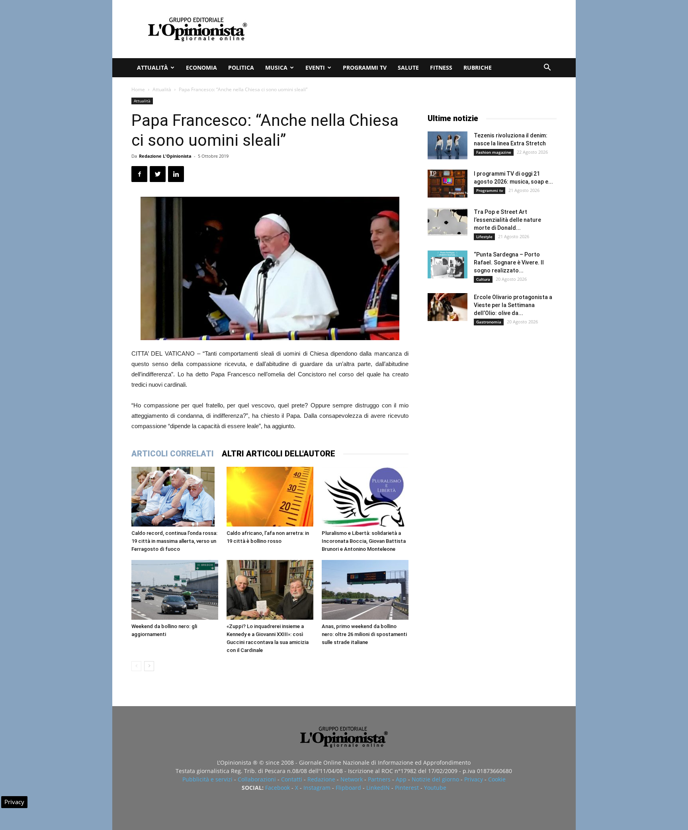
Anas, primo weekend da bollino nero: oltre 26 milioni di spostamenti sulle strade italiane (364, 634)
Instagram (316, 787)
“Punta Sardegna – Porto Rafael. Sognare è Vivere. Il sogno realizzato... (509, 262)
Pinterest (407, 787)
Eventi (315, 67)
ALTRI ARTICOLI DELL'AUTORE (278, 453)
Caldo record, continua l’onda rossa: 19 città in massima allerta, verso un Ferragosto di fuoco (174, 541)
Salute (408, 67)
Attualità (152, 67)
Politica (241, 67)
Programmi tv (365, 67)
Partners (379, 779)
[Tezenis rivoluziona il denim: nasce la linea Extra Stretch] (447, 145)
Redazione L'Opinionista (165, 156)
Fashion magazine (493, 152)
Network (351, 779)
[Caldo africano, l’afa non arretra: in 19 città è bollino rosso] (270, 497)
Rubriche (477, 67)
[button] (547, 68)
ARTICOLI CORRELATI (172, 453)
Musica (276, 67)
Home (138, 89)
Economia (201, 67)
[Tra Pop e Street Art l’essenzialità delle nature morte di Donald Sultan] (447, 222)
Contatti (291, 779)
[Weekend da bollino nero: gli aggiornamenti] (174, 590)
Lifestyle (484, 236)
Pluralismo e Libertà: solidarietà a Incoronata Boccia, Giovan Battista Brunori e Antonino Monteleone (364, 541)
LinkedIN (378, 787)
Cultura (483, 279)
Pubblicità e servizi (207, 779)
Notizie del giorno (435, 779)
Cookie (497, 779)
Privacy (473, 779)
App (401, 779)
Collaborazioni (257, 779)
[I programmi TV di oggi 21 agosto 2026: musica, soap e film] (447, 184)
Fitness (441, 67)
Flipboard (348, 787)
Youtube (435, 787)
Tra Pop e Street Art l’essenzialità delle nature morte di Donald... (507, 220)
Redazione (321, 779)
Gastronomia (488, 322)
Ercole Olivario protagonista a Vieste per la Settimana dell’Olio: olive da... (513, 305)
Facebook (277, 787)
